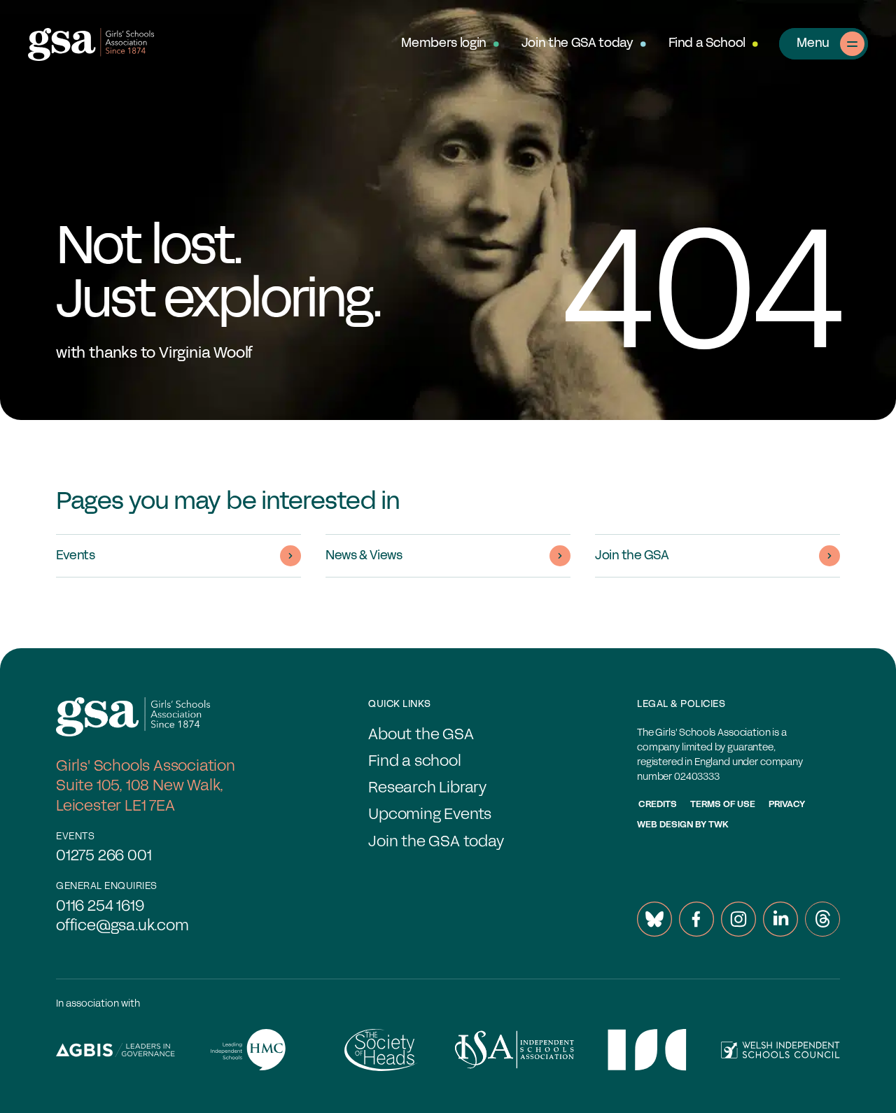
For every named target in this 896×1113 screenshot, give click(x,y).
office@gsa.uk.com (122, 926)
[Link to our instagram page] (738, 919)
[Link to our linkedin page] (780, 919)
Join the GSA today (578, 44)
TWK (718, 825)
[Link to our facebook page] (696, 919)
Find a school (414, 762)
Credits (657, 805)
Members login (443, 44)
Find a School (707, 44)
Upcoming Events (429, 815)
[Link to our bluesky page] (654, 919)
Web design (665, 825)
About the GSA (420, 735)
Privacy (787, 805)
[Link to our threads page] (822, 919)
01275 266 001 (103, 856)
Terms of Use (722, 805)
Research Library (427, 788)
